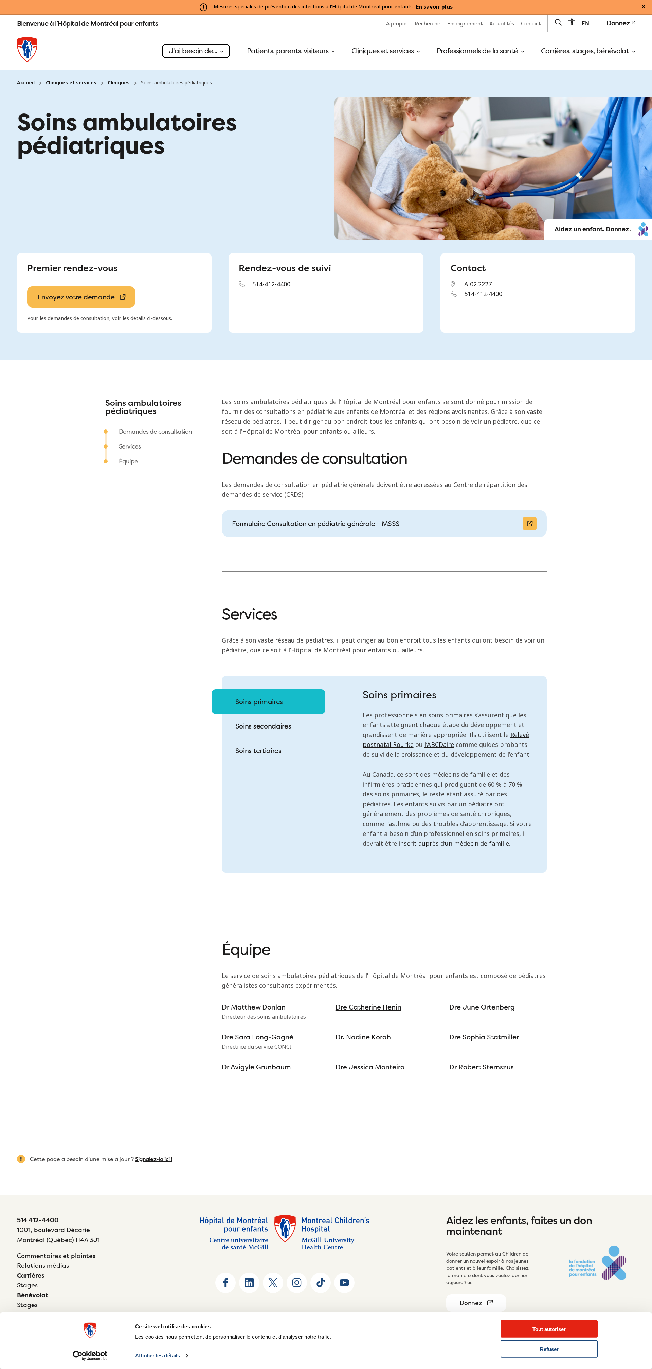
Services (130, 446)
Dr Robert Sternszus (481, 1066)
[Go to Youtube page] (344, 1283)
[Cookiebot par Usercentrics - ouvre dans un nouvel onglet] (90, 1356)
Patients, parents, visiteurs (288, 51)
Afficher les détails (157, 1355)
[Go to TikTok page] (320, 1283)
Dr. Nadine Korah (363, 1036)
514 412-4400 (38, 1220)
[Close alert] (643, 7)
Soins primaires (259, 701)
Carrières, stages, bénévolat (586, 51)
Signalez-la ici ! (153, 1159)
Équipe (128, 461)
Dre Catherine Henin (368, 1007)
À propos (397, 23)
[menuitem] (397, 23)
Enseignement (465, 23)
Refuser (549, 1349)
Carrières (30, 1275)
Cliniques (119, 82)
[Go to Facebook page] (225, 1283)
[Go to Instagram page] (297, 1283)
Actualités (501, 23)
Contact (531, 23)
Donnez (618, 23)
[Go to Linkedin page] (249, 1283)
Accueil (26, 82)
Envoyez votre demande (76, 296)
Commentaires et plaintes (56, 1255)
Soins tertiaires (258, 750)
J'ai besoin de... (194, 51)
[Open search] (558, 23)
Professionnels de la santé (478, 51)
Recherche (427, 23)
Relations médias (43, 1265)
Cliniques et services (383, 51)
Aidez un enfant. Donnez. (593, 229)
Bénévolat (32, 1295)
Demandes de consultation (155, 431)
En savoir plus (434, 7)
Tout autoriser (549, 1329)
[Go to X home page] (273, 1283)
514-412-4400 (271, 284)
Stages (27, 1285)
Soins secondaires (263, 726)
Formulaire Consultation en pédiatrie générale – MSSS (316, 523)
